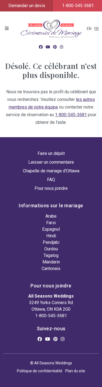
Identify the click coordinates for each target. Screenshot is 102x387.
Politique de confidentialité (39, 371)
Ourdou (51, 248)
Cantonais (51, 268)
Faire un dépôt (51, 153)
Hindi (51, 235)
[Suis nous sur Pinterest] (55, 47)
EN (89, 28)
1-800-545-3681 (78, 5)
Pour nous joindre (51, 188)
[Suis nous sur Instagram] (61, 47)
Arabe (51, 216)
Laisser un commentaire (51, 162)
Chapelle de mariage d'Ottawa (51, 170)
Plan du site (75, 371)
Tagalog (51, 255)
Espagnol (51, 229)
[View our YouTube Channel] (48, 47)
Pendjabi (51, 242)
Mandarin (51, 262)
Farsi (51, 222)
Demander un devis (26, 5)
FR (96, 28)
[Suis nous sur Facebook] (41, 47)
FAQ (51, 179)
